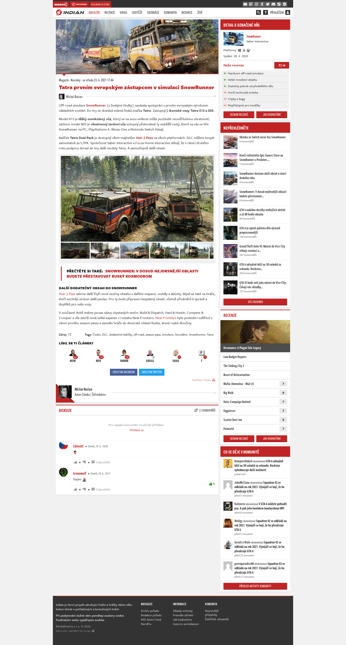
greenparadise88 (244, 563)
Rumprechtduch (243, 461)
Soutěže (137, 12)
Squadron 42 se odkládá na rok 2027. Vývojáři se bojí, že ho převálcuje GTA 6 (259, 487)
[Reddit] (284, 4)
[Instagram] (256, 4)
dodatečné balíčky (120, 334)
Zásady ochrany (183, 611)
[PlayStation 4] (244, 50)
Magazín (94, 12)
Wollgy (238, 520)
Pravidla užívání (183, 615)
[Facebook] (262, 4)
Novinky (75, 80)
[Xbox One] (248, 50)
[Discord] (273, 4)
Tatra (210, 334)
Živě (199, 12)
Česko (97, 334)
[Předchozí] (63, 250)
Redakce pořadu (151, 615)
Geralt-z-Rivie (242, 542)
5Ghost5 (78, 446)
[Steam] (279, 4)
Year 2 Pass (67, 293)
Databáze (153, 12)
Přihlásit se (137, 430)
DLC (105, 334)
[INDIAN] (70, 12)
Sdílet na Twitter (152, 372)
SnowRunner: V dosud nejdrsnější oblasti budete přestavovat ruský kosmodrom (132, 273)
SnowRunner (197, 334)
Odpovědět (103, 462)
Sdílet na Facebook (124, 372)
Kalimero (239, 503)
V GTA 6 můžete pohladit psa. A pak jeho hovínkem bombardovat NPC (260, 506)
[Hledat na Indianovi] (258, 12)
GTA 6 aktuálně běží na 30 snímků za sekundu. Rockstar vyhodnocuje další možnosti (258, 465)
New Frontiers (165, 317)
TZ (69, 334)
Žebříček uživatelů (217, 619)
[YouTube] (245, 4)
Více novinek (255, 301)
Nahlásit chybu (202, 380)
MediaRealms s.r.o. (68, 626)
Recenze (110, 12)
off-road (139, 334)
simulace (167, 334)
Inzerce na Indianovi (186, 624)
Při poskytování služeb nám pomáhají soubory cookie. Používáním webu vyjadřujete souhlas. (90, 617)
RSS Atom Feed (151, 619)
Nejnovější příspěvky (212, 613)
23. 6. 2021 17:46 (98, 80)
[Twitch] (250, 4)
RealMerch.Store (100, 4)
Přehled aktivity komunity (255, 586)
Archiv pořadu (150, 611)
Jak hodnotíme (272, 114)
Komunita (170, 12)
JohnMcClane (242, 482)
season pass (153, 334)
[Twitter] (267, 4)
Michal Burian (73, 96)
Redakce (187, 12)
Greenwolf (79, 473)
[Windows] (239, 50)
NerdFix (146, 624)
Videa (123, 12)
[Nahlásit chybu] (93, 631)
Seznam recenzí (239, 114)
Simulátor (181, 334)
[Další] (210, 250)
